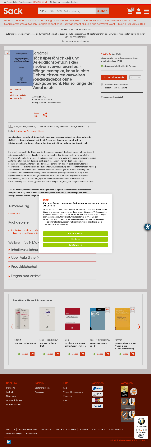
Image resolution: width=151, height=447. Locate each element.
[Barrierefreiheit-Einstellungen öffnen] (147, 227)
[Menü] (146, 418)
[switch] (141, 436)
